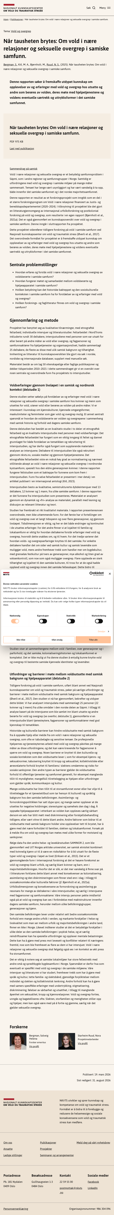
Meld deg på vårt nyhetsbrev (93, 1142)
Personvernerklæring (15, 1208)
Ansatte (8, 1148)
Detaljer (102, 631)
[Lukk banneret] (110, 574)
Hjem (5, 19)
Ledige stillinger (12, 1155)
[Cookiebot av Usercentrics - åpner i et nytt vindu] (91, 574)
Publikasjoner (16, 19)
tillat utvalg (57, 640)
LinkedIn (93, 1188)
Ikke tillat (21, 640)
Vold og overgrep (21, 31)
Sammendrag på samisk (23, 168)
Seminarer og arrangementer (57, 1155)
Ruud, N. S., (53, 64)
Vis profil (34, 1046)
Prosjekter (46, 1148)
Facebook (93, 1181)
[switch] (43, 621)
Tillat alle (93, 640)
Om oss (7, 1142)
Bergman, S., (10, 64)
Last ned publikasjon (22, 148)
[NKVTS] (23, 8)
